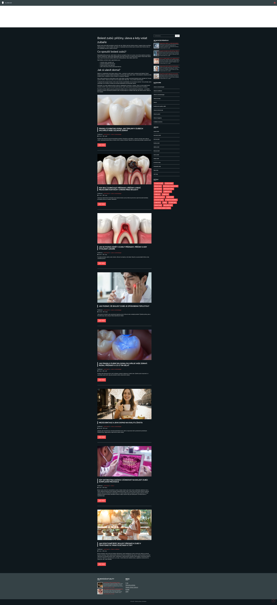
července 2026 (157, 135)
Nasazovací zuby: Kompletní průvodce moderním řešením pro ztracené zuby (169, 66)
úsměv (164, 202)
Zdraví (112, 485)
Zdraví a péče (157, 114)
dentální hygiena (168, 188)
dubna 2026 (156, 147)
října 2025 (156, 170)
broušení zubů (168, 205)
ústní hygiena (169, 183)
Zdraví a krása (157, 98)
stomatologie (159, 183)
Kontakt (127, 589)
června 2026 (156, 139)
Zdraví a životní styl (158, 110)
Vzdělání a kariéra (158, 121)
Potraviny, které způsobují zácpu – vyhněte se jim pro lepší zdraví (112, 582)
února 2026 (156, 154)
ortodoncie (158, 188)
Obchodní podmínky (130, 585)
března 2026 (156, 150)
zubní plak (165, 194)
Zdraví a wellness (115, 549)
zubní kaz (157, 194)
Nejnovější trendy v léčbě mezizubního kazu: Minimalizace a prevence (169, 43)
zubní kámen (158, 191)
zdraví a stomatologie (116, 134)
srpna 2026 (156, 131)
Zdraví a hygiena (158, 118)
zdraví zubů (158, 205)
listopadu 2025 (157, 166)
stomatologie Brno (171, 199)
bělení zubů (158, 186)
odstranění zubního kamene (162, 208)
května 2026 (156, 143)
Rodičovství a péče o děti (160, 106)
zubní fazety (167, 191)
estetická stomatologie (170, 186)
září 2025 (156, 174)
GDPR (127, 591)
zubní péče (157, 202)
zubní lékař (170, 197)
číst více (102, 145)
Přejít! (177, 35)
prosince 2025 (157, 162)
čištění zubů (172, 202)
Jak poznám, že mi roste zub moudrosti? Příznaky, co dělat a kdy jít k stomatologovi (113, 589)
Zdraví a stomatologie (159, 94)
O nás (127, 583)
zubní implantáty (159, 197)
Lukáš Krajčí (106, 134)
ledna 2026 (156, 158)
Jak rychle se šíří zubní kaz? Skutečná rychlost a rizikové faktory (169, 73)
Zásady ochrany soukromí (132, 587)
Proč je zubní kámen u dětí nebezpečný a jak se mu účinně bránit (169, 58)
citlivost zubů (159, 199)
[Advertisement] (138, 16)
